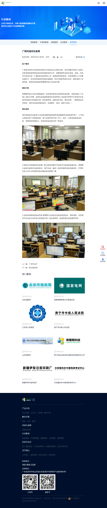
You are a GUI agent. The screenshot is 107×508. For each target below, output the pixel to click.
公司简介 (25, 455)
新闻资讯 (34, 455)
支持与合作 (26, 442)
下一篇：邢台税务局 (29, 268)
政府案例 (73, 42)
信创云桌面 (26, 425)
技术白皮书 (43, 455)
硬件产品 (47, 413)
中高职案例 (44, 42)
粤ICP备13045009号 (60, 498)
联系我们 (52, 455)
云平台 (33, 413)
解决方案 (25, 417)
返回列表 (79, 57)
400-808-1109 (28, 464)
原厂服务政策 (27, 446)
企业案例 (63, 42)
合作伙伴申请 (62, 446)
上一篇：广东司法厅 (29, 264)
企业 (29, 421)
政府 (33, 421)
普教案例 (34, 42)
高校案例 (54, 42)
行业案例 (25, 434)
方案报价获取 (51, 446)
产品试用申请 (39, 446)
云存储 (40, 413)
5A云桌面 (25, 413)
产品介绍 (25, 408)
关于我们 (25, 450)
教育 (24, 421)
